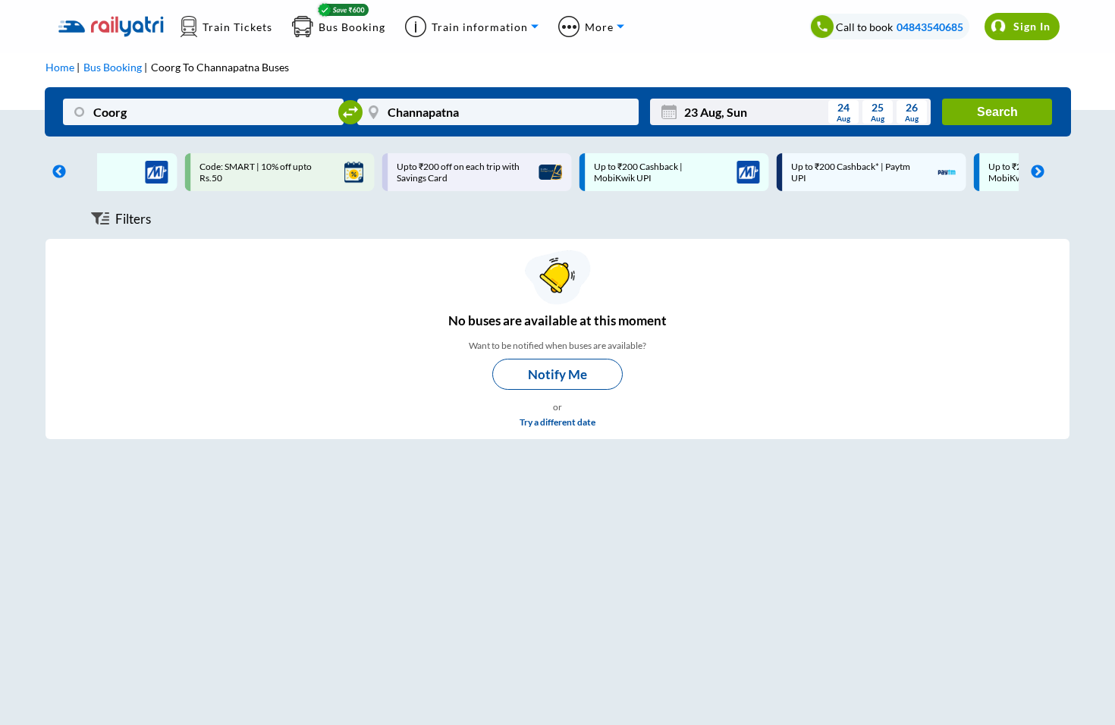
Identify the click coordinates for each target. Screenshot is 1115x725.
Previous (55, 172)
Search (997, 111)
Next (1034, 172)
